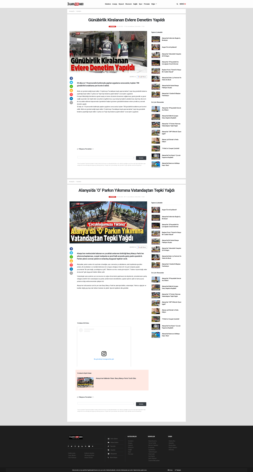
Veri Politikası (72, 457)
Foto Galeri (114, 438)
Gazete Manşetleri (154, 460)
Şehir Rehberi (152, 458)
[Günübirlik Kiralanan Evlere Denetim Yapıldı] (108, 52)
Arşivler (112, 450)
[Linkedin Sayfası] (83, 446)
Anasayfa (72, 11)
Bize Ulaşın (113, 457)
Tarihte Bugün (152, 452)
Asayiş (114, 4)
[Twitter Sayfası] (72, 446)
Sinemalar (151, 454)
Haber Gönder (88, 457)
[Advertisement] (112, 128)
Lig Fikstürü (151, 449)
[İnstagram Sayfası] (76, 446)
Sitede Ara (172, 441)
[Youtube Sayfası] (79, 446)
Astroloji (171, 449)
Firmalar (147, 4)
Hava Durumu (152, 441)
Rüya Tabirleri (173, 447)
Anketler (171, 443)
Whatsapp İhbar (89, 455)
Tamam (178, 470)
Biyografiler (172, 445)
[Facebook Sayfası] (69, 446)
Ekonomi (128, 4)
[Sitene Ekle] (93, 446)
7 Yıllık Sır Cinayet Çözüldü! (170, 148)
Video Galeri (114, 442)
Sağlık (135, 4)
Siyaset (121, 4)
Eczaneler (151, 447)
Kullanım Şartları (89, 453)
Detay (171, 470)
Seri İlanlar (151, 456)
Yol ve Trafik (152, 443)
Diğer (153, 4)
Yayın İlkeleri (72, 455)
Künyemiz (113, 454)
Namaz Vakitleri (153, 445)
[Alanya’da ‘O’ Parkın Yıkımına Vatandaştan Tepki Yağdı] (108, 222)
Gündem (108, 4)
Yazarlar (113, 446)
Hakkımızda (71, 453)
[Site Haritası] (89, 446)
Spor (140, 4)
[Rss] (86, 446)
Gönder (141, 158)
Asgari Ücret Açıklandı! (169, 47)
